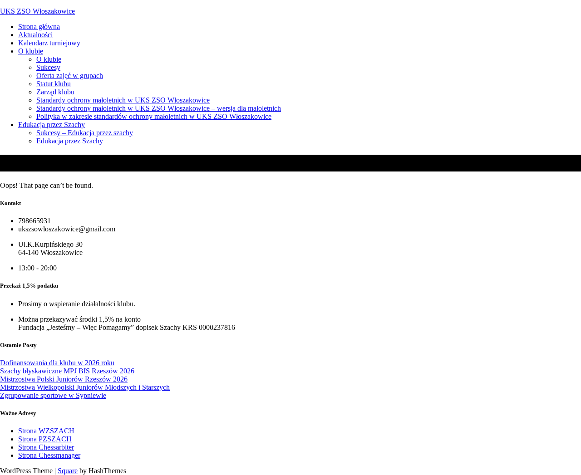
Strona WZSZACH (46, 431)
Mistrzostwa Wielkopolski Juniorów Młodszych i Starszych (85, 387)
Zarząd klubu (55, 92)
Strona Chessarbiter (46, 447)
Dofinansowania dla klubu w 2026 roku (57, 363)
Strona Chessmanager (49, 455)
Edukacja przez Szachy (51, 124)
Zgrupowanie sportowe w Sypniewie (53, 395)
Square (68, 471)
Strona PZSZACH (45, 439)
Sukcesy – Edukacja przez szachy (84, 133)
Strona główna (39, 26)
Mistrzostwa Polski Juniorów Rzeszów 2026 (64, 379)
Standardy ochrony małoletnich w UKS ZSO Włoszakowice (123, 100)
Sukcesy (48, 67)
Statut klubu (53, 84)
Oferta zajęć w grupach (69, 75)
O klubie (30, 51)
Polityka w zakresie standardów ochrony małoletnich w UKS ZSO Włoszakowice (153, 116)
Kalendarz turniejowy (49, 43)
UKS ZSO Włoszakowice (37, 11)
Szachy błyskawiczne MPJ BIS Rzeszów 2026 (67, 371)
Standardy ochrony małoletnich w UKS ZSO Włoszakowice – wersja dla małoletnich (158, 108)
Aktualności (35, 35)
